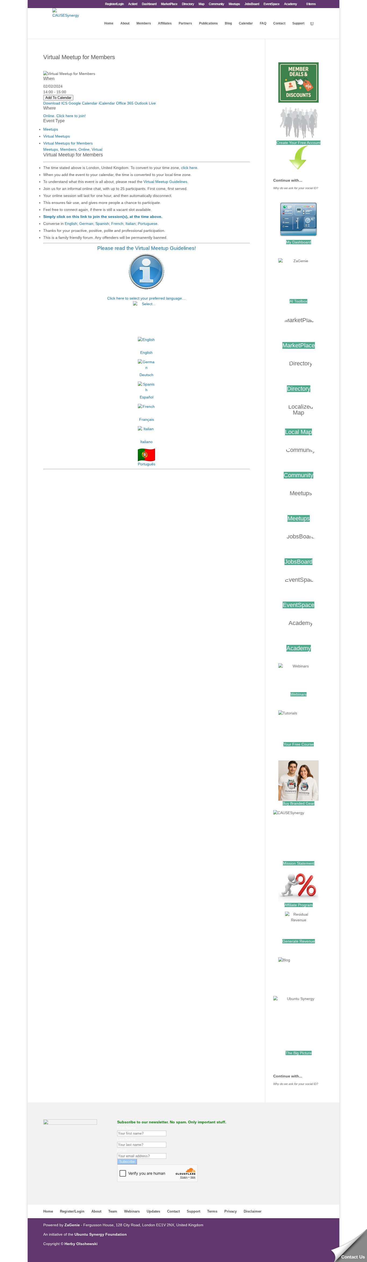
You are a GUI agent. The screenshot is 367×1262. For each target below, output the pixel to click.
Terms (212, 1211)
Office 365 (125, 103)
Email (122, 1150)
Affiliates (165, 23)
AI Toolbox (298, 301)
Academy (290, 4)
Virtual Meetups (56, 136)
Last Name (126, 1139)
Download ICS (55, 103)
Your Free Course (298, 744)
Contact (279, 23)
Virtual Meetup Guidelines (165, 181)
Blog (228, 23)
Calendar (246, 23)
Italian (130, 223)
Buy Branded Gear (298, 803)
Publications (208, 23)
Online (83, 149)
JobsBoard (251, 4)
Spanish (102, 223)
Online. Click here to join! (64, 116)
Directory (188, 4)
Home (108, 23)
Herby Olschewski (81, 1244)
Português (146, 464)
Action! (132, 4)
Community (216, 4)
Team (112, 1211)
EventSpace (271, 4)
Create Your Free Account (298, 143)
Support (298, 23)
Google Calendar (83, 103)
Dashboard (149, 4)
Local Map (298, 432)
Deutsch (146, 375)
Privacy (230, 1211)
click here (189, 168)
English (71, 223)
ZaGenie (72, 1225)
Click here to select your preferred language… (146, 298)
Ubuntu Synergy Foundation (100, 1234)
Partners (185, 23)
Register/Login (114, 4)
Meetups (234, 4)
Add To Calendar (58, 98)
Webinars (298, 694)
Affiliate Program (299, 905)
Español (146, 397)
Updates (153, 1211)
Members (143, 23)
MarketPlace (169, 4)
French (117, 223)
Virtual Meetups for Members (68, 143)
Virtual (97, 149)
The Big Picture (299, 1053)
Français (146, 419)
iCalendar (107, 103)
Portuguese (147, 223)
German (86, 223)
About (124, 23)
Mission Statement (298, 863)
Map (201, 4)
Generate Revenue (298, 941)
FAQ (263, 23)
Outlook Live (145, 103)
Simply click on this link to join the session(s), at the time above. (102, 216)
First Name (126, 1128)
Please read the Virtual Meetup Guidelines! (146, 248)
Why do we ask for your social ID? (295, 188)
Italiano (146, 442)
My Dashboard (298, 242)
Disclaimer (252, 1211)
